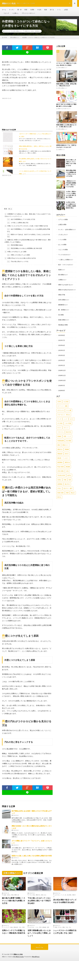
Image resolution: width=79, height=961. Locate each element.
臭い (45, 894)
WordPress (36, 956)
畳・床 (19, 9)
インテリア (6, 927)
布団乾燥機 (60, 440)
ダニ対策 (59, 423)
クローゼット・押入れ (63, 414)
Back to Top (39, 947)
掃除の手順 (61, 295)
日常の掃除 (60, 471)
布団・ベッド (67, 436)
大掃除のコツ (61, 149)
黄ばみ (73, 493)
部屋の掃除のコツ (63, 320)
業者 (42, 894)
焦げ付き (67, 484)
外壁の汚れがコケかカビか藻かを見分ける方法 (20, 258)
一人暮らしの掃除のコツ (65, 259)
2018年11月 (62, 375)
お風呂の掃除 (62, 224)
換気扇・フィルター (63, 458)
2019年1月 (61, 365)
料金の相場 (60, 466)
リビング (6, 13)
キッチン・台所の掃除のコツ (67, 229)
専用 (40, 927)
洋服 (65, 479)
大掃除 (32, 9)
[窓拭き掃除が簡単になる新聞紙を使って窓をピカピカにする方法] (60, 173)
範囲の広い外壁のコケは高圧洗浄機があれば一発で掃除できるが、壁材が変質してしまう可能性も (28, 241)
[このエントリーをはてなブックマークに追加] (37, 47)
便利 (56, 927)
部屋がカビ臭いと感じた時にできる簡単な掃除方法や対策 (32, 856)
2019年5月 (61, 350)
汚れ (70, 927)
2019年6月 (61, 345)
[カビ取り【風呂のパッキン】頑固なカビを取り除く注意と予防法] (60, 195)
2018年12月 (62, 370)
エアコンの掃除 (63, 219)
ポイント (66, 427)
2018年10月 (62, 380)
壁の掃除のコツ (63, 274)
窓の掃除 (61, 315)
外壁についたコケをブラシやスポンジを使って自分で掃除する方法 (26, 226)
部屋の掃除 (60, 493)
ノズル (36, 927)
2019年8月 (61, 335)
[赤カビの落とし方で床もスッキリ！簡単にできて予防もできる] (60, 163)
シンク (65, 419)
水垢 (67, 471)
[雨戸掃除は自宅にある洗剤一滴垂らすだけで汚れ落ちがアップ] (6, 814)
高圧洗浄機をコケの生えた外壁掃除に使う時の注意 (25, 248)
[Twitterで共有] (17, 47)
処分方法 (68, 432)
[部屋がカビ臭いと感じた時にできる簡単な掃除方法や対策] (6, 859)
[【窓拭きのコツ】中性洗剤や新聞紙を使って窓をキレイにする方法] (60, 184)
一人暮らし (15, 13)
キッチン (11, 9)
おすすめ (57, 894)
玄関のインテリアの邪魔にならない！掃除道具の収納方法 (13, 931)
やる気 (39, 9)
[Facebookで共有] (7, 47)
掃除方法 (27, 31)
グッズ (59, 419)
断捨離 (68, 466)
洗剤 (69, 479)
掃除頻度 (59, 453)
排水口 (67, 453)
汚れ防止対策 (61, 475)
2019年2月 (61, 360)
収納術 (59, 436)
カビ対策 (65, 401)
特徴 (12, 894)
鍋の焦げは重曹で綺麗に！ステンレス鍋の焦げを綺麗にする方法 (13, 900)
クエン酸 (68, 410)
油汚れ (69, 475)
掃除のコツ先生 (18, 954)
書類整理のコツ (63, 305)
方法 (20, 927)
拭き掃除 (68, 440)
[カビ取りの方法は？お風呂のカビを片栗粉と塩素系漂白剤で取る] (60, 205)
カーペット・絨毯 (62, 406)
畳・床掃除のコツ (63, 310)
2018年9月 (61, 385)
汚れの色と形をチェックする (18, 261)
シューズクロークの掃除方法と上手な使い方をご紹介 (64, 931)
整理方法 (67, 462)
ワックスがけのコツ (64, 254)
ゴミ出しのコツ (63, 234)
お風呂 (66, 9)
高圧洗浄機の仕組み (15, 245)
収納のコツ (61, 269)
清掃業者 (37, 31)
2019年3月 (61, 355)
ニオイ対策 (68, 423)
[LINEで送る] (27, 52)
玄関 (23, 927)
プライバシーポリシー (28, 13)
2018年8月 (61, 390)
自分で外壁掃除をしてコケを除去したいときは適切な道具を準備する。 (28, 230)
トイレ (59, 9)
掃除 (58, 445)
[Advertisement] (27, 112)
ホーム (4, 9)
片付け (59, 488)
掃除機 (67, 449)
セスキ (72, 419)
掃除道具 (15, 927)
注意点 (32, 31)
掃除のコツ (65, 445)
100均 (59, 401)
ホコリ (59, 427)
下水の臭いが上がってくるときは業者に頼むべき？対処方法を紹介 (39, 900)
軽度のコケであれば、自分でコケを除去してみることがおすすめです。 (28, 236)
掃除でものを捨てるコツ (64, 108)
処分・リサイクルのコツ (65, 264)
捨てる (52, 9)
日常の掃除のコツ (17, 31)
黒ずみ (59, 497)
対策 (33, 894)
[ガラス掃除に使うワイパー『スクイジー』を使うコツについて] (6, 844)
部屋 (25, 9)
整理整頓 (59, 462)
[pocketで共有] (47, 47)
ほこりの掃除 (62, 244)
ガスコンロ (60, 410)
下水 (30, 894)
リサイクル (60, 432)
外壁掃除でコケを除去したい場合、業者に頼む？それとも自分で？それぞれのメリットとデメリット (28, 215)
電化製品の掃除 (63, 325)
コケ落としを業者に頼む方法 (18, 222)
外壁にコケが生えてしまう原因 (15, 251)
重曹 (67, 493)
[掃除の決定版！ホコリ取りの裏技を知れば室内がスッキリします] (6, 829)
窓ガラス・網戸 (68, 488)
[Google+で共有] (27, 47)
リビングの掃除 (63, 249)
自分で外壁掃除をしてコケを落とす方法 (21, 219)
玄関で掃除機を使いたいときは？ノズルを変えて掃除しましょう (39, 933)
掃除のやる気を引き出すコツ (67, 289)
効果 (5, 894)
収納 (45, 9)
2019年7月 (61, 340)
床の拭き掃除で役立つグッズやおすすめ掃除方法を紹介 (64, 901)
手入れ (60, 927)
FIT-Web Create (18, 956)
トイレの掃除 (62, 239)
